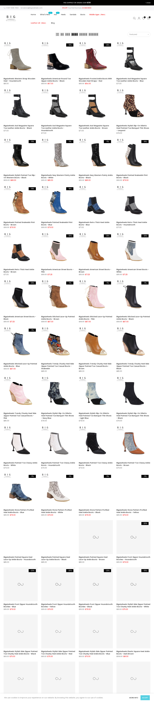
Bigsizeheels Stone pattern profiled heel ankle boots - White (56, 511)
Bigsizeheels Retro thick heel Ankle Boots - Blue (94, 223)
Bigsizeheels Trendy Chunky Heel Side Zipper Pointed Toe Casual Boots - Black (132, 366)
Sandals (73, 14)
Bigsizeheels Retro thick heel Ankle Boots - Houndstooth (131, 223)
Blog (53, 23)
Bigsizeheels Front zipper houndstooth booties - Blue (20, 605)
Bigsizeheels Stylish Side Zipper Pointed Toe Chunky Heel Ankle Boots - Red (58, 652)
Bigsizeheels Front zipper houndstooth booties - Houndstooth (133, 558)
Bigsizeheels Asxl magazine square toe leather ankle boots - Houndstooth (56, 128)
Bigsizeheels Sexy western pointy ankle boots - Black (96, 176)
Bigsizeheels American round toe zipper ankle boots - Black (56, 79)
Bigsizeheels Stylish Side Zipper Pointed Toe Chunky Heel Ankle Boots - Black (20, 652)
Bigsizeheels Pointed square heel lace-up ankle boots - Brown (93, 558)
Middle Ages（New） (97, 14)
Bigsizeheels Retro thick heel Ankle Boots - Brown (19, 270)
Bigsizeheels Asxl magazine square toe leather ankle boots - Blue (131, 79)
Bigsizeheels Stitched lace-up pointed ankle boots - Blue (20, 365)
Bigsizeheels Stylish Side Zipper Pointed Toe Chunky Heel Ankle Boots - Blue (96, 652)
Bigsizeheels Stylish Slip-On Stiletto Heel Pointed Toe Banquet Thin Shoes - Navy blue (57, 415)
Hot (56, 14)
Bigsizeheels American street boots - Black (20, 317)
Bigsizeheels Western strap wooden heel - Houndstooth (19, 79)
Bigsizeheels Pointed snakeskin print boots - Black (132, 176)
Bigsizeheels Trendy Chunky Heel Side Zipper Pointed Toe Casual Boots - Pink (20, 415)
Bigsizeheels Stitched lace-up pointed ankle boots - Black (133, 317)
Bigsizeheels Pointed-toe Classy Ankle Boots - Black (95, 464)
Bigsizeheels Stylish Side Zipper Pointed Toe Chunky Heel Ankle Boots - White (133, 605)
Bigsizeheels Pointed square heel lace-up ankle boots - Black (55, 558)
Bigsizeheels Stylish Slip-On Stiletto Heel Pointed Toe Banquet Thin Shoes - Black (132, 415)
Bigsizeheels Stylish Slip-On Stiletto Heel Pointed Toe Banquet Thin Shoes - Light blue (95, 415)
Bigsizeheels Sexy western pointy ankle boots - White (58, 176)
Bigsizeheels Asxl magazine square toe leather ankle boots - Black (19, 126)
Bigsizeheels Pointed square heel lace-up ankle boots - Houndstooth (20, 558)
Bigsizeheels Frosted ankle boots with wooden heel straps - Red (95, 79)
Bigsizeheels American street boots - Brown (95, 270)
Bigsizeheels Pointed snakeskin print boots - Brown (19, 223)
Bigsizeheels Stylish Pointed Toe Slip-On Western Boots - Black (20, 176)
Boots (82, 14)
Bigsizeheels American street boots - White (132, 270)
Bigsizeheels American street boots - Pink (57, 270)
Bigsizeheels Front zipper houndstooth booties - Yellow (58, 605)
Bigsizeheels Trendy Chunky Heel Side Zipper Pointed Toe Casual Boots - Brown (95, 366)
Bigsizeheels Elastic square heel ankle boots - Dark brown (133, 652)
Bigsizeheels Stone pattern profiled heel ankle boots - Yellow (131, 511)
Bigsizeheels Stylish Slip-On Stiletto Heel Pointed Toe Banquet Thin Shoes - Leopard (132, 128)
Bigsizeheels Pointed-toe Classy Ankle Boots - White (20, 464)
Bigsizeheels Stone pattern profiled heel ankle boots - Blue (19, 511)
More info (133, 698)
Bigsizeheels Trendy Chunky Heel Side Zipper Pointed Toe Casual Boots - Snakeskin (57, 366)
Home (33, 14)
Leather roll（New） (39, 23)
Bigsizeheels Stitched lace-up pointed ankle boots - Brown (58, 317)
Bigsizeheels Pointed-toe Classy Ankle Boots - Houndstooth (58, 464)
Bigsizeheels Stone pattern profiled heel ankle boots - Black (94, 511)
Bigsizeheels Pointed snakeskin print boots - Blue (56, 223)
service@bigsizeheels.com (32, 8)
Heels (63, 14)
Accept (145, 698)
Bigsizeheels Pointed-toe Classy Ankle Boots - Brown (133, 464)
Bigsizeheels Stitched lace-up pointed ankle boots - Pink (95, 317)
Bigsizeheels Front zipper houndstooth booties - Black (96, 605)
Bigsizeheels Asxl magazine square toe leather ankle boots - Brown (94, 126)
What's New (46, 14)
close (148, 3)
